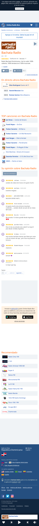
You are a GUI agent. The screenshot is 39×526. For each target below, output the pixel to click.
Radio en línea (11, 449)
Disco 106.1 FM (13, 402)
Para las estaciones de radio (8, 509)
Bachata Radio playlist (10, 99)
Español (5, 66)
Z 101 (10, 361)
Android (14, 482)
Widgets (27, 506)
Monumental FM (14, 380)
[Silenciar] (35, 522)
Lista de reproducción (32, 74)
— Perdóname (16, 143)
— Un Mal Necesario (18, 134)
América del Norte (15, 487)
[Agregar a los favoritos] (3, 522)
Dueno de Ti (19, 85)
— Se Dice (14, 124)
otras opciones (19, 321)
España (7, 474)
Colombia (29, 471)
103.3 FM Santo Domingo (17, 398)
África (3, 487)
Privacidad (12, 506)
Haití (6, 462)
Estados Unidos (9, 471)
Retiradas (22, 58)
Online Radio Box (13, 25)
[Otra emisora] (27, 522)
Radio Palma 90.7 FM (15, 389)
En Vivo (19, 70)
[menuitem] (2, 273)
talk (6, 56)
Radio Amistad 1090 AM (16, 366)
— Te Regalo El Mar (17, 147)
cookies (18, 1)
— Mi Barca (15, 129)
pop (2, 56)
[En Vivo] (35, 44)
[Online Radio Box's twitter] (7, 496)
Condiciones (4, 506)
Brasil (20, 471)
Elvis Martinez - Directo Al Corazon (18, 152)
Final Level (10, 503)
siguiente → (19, 273)
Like (6, 70)
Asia (7, 487)
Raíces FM (11, 375)
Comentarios (19, 506)
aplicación (14, 309)
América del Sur (27, 487)
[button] (19, 522)
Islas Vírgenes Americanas (20, 462)
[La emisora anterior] (11, 522)
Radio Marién (13, 393)
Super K (11, 370)
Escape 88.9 (12, 407)
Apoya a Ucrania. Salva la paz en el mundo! (19, 36)
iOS (19, 482)
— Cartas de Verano (16, 120)
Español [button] (28, 450)
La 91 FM (11, 384)
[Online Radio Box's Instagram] (12, 496)
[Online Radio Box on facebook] (2, 496)
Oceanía (9, 490)
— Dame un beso (14, 161)
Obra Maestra (19, 95)
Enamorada (12, 412)
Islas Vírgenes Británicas (12, 465)
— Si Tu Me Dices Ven (19, 156)
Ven (16, 91)
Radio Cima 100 (13, 357)
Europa (3, 490)
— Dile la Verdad (16, 138)
